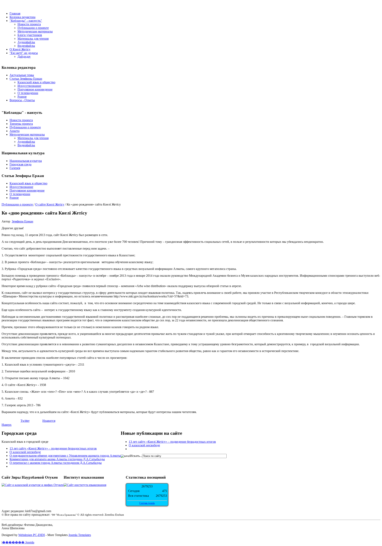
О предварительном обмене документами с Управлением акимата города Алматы (65, 455)
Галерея (15, 168)
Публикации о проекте (33, 28)
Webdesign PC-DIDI (31, 535)
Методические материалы (35, 31)
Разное (22, 96)
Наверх (7, 424)
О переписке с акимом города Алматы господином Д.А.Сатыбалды (56, 462)
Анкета (14, 131)
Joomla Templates (79, 535)
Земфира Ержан (22, 221)
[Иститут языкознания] (85, 485)
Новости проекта (29, 24)
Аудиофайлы (26, 42)
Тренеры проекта (21, 123)
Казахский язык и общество (36, 82)
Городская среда (20, 164)
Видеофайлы (26, 45)
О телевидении (28, 93)
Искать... (136, 455)
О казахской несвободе (25, 452)
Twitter (24, 420)
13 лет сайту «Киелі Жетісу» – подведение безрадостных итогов (53, 448)
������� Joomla (18, 542)
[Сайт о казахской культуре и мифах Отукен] (33, 485)
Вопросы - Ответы (22, 100)
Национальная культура (26, 160)
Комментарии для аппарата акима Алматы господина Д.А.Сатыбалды (57, 459)
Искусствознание (29, 86)
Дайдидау (24, 56)
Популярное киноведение (35, 89)
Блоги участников (30, 35)
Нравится (48, 420)
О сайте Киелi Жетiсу (49, 204)
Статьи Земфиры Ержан (26, 78)
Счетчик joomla (147, 503)
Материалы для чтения (33, 38)
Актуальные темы (22, 75)
